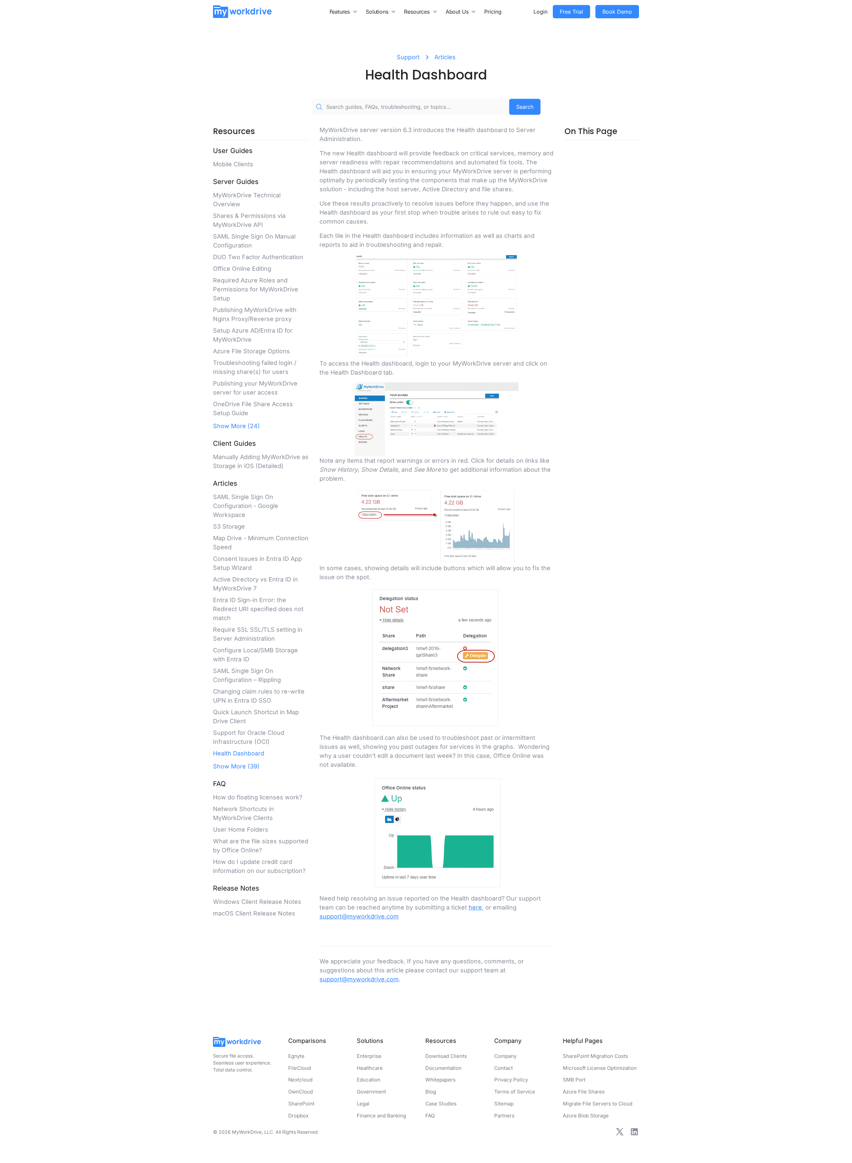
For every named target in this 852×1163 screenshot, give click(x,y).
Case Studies (441, 1103)
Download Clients (446, 1056)
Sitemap (504, 1103)
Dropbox (298, 1115)
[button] (343, 12)
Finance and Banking (381, 1115)
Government (371, 1091)
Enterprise (369, 1056)
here (475, 907)
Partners (504, 1115)
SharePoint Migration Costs (595, 1056)
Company (505, 1056)
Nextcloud (300, 1080)
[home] (242, 11)
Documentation (443, 1068)
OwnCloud (300, 1091)
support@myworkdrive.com (359, 916)
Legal (363, 1103)
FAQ (430, 1115)
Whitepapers (440, 1080)
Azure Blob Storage (586, 1115)
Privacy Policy (511, 1080)
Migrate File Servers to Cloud (597, 1103)
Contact (503, 1068)
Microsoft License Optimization (600, 1068)
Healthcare (370, 1068)
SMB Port (574, 1080)
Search (524, 106)
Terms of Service (514, 1091)
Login (540, 11)
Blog (430, 1091)
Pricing (493, 11)
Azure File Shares (584, 1091)
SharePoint (301, 1103)
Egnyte (296, 1056)
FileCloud (299, 1068)
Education (368, 1080)
